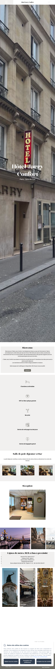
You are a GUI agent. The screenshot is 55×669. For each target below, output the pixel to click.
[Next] (52, 538)
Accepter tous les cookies (44, 661)
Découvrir (27, 370)
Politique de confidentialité (40, 657)
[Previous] (2, 538)
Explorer (27, 593)
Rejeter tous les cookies (11, 661)
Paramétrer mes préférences (27, 661)
